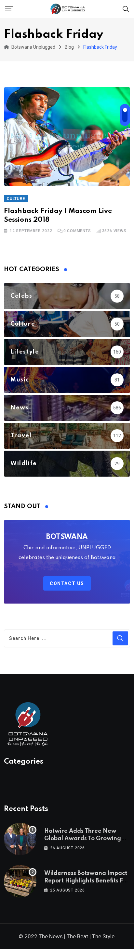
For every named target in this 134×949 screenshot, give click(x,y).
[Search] (126, 8)
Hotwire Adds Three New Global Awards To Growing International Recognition (82, 838)
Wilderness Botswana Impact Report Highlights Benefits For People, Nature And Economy (86, 880)
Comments (77, 231)
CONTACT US (67, 583)
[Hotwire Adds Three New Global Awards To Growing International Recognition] (20, 839)
